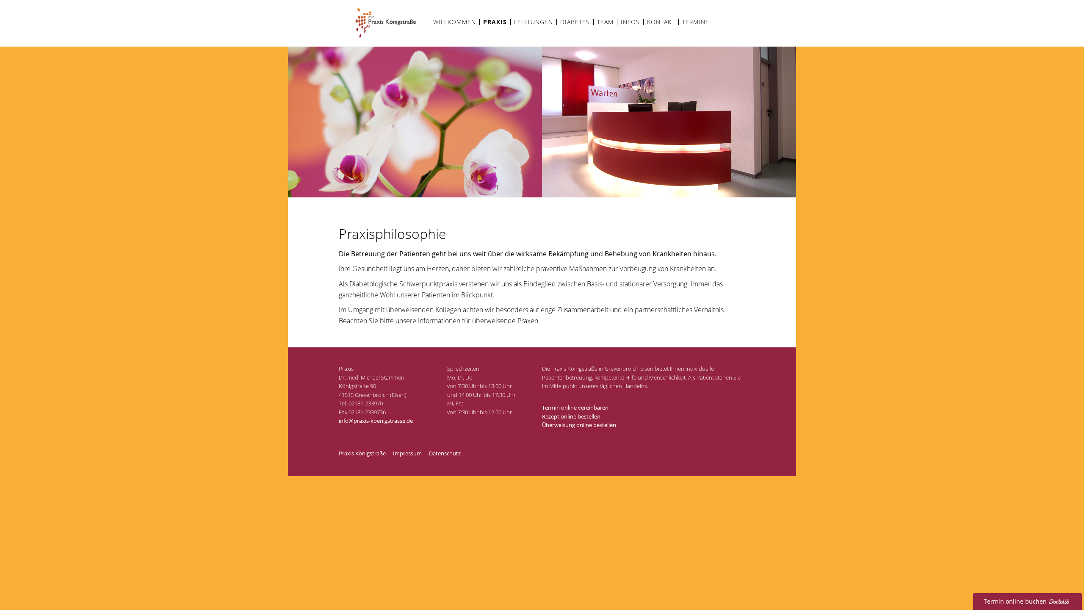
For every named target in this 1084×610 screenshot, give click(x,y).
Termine (695, 22)
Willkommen (454, 22)
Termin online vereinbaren (575, 407)
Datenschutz (445, 453)
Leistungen (533, 22)
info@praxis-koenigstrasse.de (376, 420)
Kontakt (661, 22)
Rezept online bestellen (571, 416)
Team (605, 22)
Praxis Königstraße (362, 453)
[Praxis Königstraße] (384, 39)
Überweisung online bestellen (579, 425)
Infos (630, 22)
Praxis (495, 22)
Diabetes (575, 22)
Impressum (407, 453)
